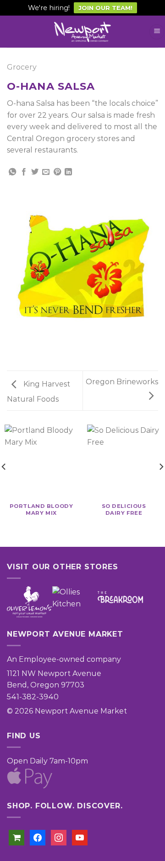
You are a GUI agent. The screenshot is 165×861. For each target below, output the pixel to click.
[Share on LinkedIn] (68, 172)
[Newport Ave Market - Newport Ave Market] (82, 32)
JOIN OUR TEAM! (105, 7)
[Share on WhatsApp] (12, 172)
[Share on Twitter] (34, 172)
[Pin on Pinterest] (57, 172)
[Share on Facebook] (24, 172)
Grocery (22, 67)
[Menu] (156, 31)
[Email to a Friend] (46, 172)
